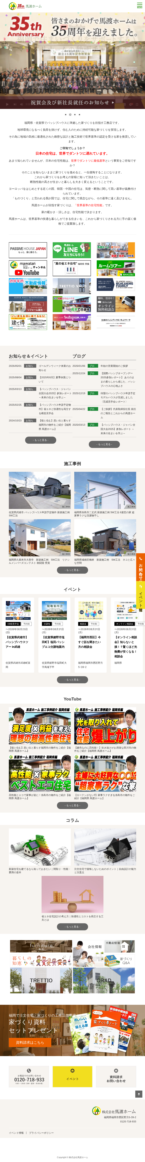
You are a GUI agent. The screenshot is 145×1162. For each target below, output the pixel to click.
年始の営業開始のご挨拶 (114, 365)
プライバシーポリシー (41, 1132)
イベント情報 (16, 1132)
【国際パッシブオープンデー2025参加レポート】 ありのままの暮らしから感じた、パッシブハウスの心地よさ (118, 379)
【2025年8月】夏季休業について (55, 379)
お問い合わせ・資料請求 (141, 569)
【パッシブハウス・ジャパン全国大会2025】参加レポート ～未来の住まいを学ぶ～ (55, 393)
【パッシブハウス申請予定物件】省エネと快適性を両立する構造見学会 (55, 409)
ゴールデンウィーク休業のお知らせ (55, 368)
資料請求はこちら (30, 1042)
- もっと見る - (40, 440)
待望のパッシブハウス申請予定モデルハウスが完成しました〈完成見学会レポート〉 (118, 397)
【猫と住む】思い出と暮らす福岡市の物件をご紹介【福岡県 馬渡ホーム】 (55, 424)
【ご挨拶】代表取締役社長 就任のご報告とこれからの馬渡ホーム (118, 413)
